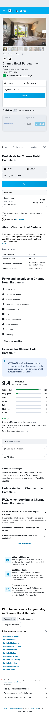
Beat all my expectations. (15, 431)
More (4, 243)
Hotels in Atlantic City (11, 659)
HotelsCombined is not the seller (17, 688)
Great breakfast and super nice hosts (20, 422)
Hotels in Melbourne (11, 643)
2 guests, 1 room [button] (12, 89)
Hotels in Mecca (9, 639)
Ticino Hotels (34, 708)
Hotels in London (10, 663)
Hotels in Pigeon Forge (12, 646)
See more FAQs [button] (24, 543)
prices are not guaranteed (12, 682)
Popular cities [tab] (9, 619)
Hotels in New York (10, 656)
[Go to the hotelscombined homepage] (17, 10)
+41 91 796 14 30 (10, 72)
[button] (4, 10)
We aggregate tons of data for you (18, 693)
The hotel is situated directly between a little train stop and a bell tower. (24, 426)
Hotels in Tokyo (9, 669)
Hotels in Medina (9, 653)
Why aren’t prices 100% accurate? (18, 697)
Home (5, 708)
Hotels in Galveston (11, 666)
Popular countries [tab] (26, 619)
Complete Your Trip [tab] (11, 624)
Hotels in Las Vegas (11, 636)
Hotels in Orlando (10, 649)
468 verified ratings (24, 75)
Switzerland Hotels (16, 708)
